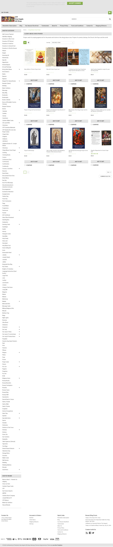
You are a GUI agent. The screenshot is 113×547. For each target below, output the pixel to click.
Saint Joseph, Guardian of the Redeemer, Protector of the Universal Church (56, 151)
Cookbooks (5, 166)
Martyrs (4, 296)
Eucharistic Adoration (7, 191)
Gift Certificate (6, 215)
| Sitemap (32, 545)
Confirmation (5, 164)
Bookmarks (5, 97)
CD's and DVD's (6, 123)
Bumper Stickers (6, 106)
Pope (3, 357)
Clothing (4, 152)
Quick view (34, 65)
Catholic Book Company (8, 495)
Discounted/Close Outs (8, 175)
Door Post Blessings (7, 182)
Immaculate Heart (6, 252)
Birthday (4, 85)
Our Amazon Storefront (31, 26)
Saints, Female (6, 401)
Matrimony (5, 299)
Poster (4, 359)
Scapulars (4, 409)
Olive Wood (5, 322)
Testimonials (45, 26)
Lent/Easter (5, 282)
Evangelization (6, 194)
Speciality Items (6, 418)
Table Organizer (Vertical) (8, 441)
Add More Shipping (7, 36)
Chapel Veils (5, 134)
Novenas (4, 320)
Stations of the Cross (8, 427)
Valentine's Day (6, 451)
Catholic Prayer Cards (7, 486)
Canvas (4, 116)
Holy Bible (4, 236)
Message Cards (6, 306)
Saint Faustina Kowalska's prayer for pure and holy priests (100, 70)
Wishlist (31, 517)
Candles (4, 113)
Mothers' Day (5, 313)
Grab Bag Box (5, 220)
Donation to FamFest (7, 43)
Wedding (4, 462)
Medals (4, 301)
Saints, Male (5, 404)
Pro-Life (4, 366)
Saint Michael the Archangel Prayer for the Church (78, 151)
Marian (4, 294)
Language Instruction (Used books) (9, 272)
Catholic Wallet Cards (7, 120)
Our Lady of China (6, 332)
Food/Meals (5, 205)
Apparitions (5, 62)
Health (4, 229)
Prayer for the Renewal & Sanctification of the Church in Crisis (56, 110)
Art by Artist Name (7, 69)
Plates (4, 355)
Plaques (4, 352)
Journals (4, 259)
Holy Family (5, 238)
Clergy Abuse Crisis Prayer (9, 150)
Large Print (5, 275)
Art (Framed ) (5, 71)
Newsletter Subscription (10, 26)
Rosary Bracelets (6, 383)
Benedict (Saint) (6, 83)
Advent (4, 50)
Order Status (32, 519)
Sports (4, 420)
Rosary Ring (5, 392)
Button (4, 109)
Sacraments (5, 397)
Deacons (4, 171)
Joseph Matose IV (7, 498)
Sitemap (31, 523)
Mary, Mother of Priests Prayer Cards (32, 69)
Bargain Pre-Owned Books (9, 81)
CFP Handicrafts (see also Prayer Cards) (9, 131)
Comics (4, 157)
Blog (21, 26)
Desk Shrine (5, 173)
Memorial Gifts (6, 303)
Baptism (4, 79)
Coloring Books (6, 155)
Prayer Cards (5, 362)
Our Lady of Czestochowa (9, 334)
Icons (3, 250)
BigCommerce (43, 545)
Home (24, 29)
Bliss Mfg (4, 93)
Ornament (4, 327)
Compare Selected (105, 176)
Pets (3, 345)
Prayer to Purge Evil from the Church (32, 110)
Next (108, 172)
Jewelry (4, 255)
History (4, 231)
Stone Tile (5, 434)
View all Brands (6, 505)
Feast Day (4, 199)
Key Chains (5, 266)
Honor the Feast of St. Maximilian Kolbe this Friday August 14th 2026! (97, 520)
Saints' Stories (6, 406)
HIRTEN (4, 493)
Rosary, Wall (5, 394)
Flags (3, 203)
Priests (4, 364)
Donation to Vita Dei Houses (9, 48)
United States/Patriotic (8, 448)
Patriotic (4, 348)
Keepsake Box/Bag (7, 264)
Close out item (6, 484)
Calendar (4, 111)
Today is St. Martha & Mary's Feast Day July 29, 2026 (98, 525)
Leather (4, 280)
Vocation (4, 455)
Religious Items (6, 378)
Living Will (4, 289)
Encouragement (6, 189)
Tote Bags (5, 446)
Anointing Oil (5, 55)
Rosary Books (6, 380)
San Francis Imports (7, 491)
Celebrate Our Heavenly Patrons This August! (96, 523)
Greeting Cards (6, 224)
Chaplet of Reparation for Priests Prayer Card (99, 151)
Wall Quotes (5, 460)
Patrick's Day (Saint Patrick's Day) (9, 342)
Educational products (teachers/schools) (7, 186)
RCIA (3, 376)
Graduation (5, 222)
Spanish (4, 416)
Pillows (4, 350)
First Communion (6, 201)
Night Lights (5, 318)
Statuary (4, 430)
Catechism (5, 118)
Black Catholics (6, 88)
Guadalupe (5, 227)
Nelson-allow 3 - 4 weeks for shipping (9, 480)
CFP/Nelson (5, 500)
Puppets (4, 369)
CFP (3, 488)
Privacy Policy (64, 26)
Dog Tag (4, 180)
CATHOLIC (5, 141)
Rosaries (4, 387)
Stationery (5, 425)
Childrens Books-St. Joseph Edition (9, 144)
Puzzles (4, 373)
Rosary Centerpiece (7, 385)
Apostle (4, 60)
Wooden (4, 467)
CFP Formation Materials (8, 127)
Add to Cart (34, 80)
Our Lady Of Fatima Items (8, 336)
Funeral (4, 213)
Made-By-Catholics (7, 502)
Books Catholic (6, 100)
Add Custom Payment (8, 34)
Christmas (5, 125)
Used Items (5, 469)
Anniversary (5, 57)
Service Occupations (7, 411)
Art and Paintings (6, 67)
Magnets (4, 292)
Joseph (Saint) (6, 257)
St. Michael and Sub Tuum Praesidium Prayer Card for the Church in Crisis (77, 70)
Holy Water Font (6, 245)
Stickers (4, 432)
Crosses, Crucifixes (7, 168)
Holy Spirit (5, 243)
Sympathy (4, 439)
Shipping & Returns (101, 26)
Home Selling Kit (6, 248)
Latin (3, 278)
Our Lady (4, 329)
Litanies (4, 285)
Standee (4, 423)
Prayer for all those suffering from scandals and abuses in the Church (101, 110)
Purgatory (4, 371)
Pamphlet (4, 339)
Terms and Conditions (77, 26)
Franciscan (5, 210)
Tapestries (5, 444)
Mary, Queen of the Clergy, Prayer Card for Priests (78, 110)
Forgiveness (5, 208)
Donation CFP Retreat (8, 41)
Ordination (5, 325)
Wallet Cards (5, 458)
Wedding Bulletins (6, 465)
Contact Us (90, 26)
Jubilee (4, 262)
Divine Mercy (5, 178)
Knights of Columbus (7, 269)
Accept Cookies (75, 3)
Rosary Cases (5, 390)
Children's (4, 139)
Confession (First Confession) (6, 160)
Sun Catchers (5, 437)
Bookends (5, 95)
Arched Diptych (6, 64)
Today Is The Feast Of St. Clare (92, 517)
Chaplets (4, 136)
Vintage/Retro (6, 453)
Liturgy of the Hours (7, 287)
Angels (4, 53)
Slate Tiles (5, 413)
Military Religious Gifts (8, 308)
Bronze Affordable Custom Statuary (9, 103)
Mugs (3, 315)
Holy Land (4, 241)
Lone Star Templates (57, 545)
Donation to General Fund (8, 46)
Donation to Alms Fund (8, 39)
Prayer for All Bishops (29, 150)
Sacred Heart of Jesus (8, 399)
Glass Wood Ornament (8, 217)
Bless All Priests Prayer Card (53, 69)
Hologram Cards (6, 234)
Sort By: (48, 42)
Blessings (4, 90)
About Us (54, 26)
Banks (4, 74)
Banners (4, 76)
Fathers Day (5, 196)
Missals (4, 311)
